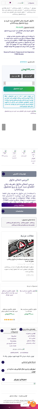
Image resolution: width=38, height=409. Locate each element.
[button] (3, 127)
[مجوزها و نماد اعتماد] (18, 386)
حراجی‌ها (13, 336)
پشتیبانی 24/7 (5, 156)
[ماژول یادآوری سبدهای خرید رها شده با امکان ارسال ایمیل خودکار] (9, 298)
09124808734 (14, 353)
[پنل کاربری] (7, 3)
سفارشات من (31, 336)
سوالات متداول (31, 341)
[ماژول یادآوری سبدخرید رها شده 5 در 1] (28, 298)
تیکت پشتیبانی (30, 343)
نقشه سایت (12, 346)
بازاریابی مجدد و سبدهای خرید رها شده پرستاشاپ (23, 225)
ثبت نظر (27, 76)
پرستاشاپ (32, 222)
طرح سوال (14, 76)
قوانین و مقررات (30, 333)
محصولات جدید (11, 338)
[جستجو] (3, 3)
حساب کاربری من (11, 343)
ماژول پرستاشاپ (25, 222)
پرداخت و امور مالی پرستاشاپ (13, 222)
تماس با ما (32, 338)
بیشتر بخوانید (30, 275)
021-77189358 (24, 353)
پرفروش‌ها (13, 341)
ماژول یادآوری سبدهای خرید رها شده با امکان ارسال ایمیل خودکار (9, 311)
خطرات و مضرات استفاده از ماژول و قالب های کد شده (20, 260)
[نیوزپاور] (20, 3)
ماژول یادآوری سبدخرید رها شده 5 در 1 (29, 310)
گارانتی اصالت (23, 156)
